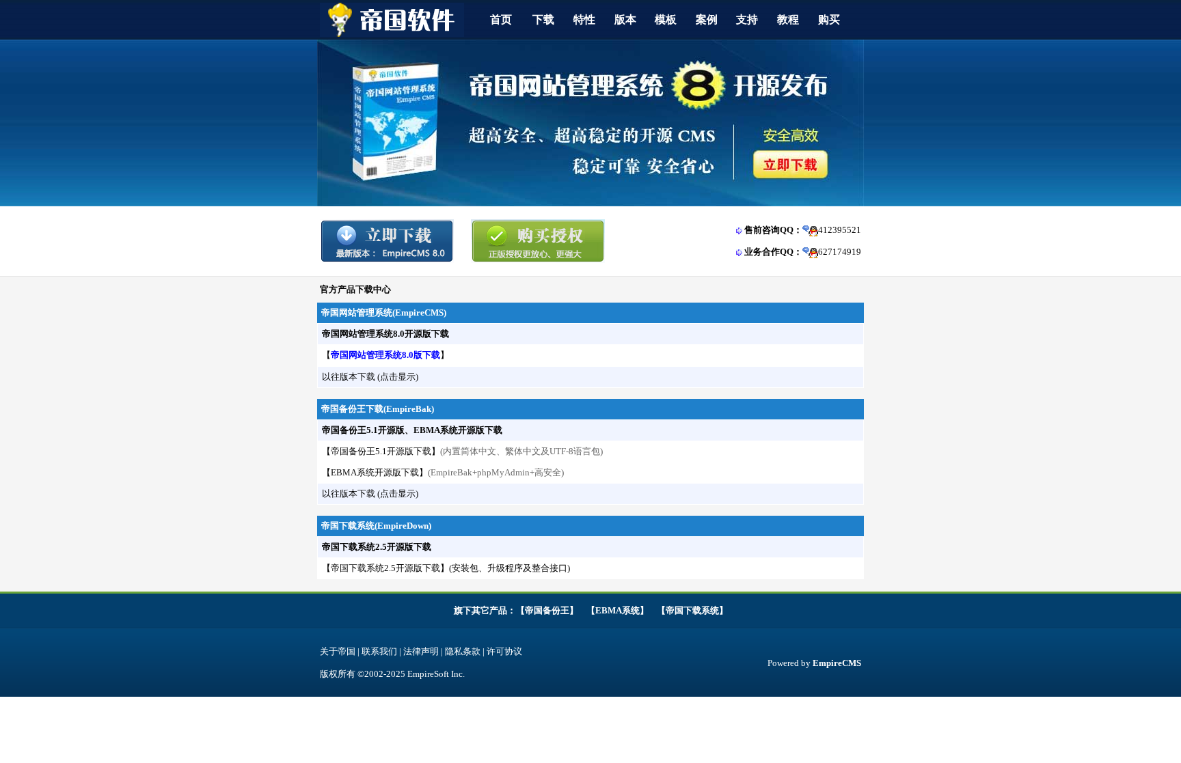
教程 (788, 19)
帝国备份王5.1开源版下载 (381, 451)
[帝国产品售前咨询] (810, 230)
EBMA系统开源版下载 (375, 472)
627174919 (839, 252)
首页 (501, 19)
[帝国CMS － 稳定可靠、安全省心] (590, 203)
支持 (747, 19)
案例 (707, 19)
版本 (625, 19)
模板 (666, 19)
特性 (584, 19)
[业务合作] (810, 252)
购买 (829, 19)
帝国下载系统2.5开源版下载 (385, 568)
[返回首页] (392, 34)
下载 (543, 19)
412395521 (839, 230)
